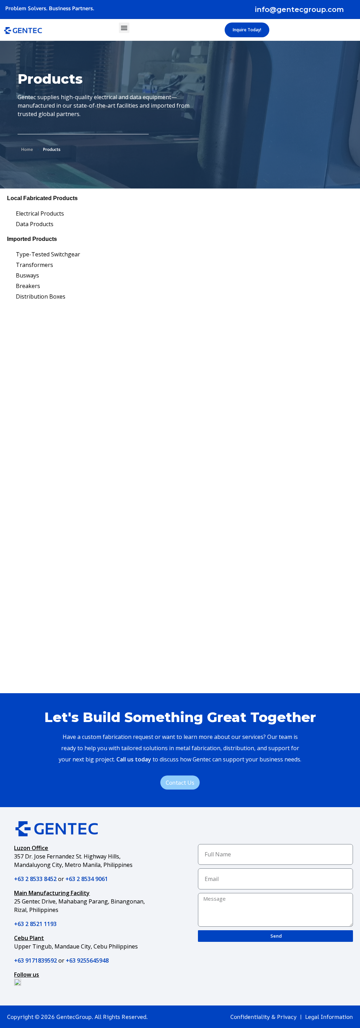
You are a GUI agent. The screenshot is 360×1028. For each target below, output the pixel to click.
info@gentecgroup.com (299, 9)
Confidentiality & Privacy (263, 1017)
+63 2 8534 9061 (86, 879)
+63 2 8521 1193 (35, 924)
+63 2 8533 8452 (35, 879)
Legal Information (329, 1017)
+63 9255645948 (87, 960)
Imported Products (32, 239)
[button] (124, 28)
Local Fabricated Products (42, 198)
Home (27, 149)
